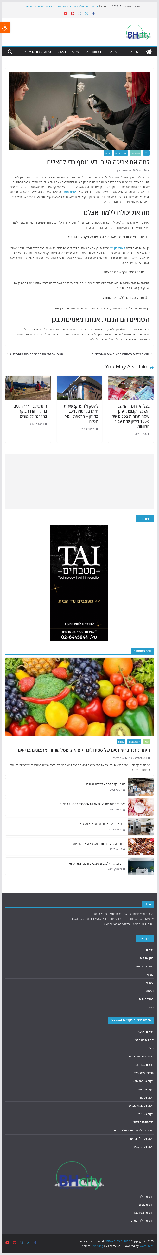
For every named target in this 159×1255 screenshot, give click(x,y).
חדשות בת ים (146, 1204)
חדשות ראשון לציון (143, 1212)
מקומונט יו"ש (146, 1114)
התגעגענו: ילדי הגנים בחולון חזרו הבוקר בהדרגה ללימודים (30, 411)
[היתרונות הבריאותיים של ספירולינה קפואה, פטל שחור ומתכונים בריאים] (79, 697)
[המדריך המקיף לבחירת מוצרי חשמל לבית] (141, 826)
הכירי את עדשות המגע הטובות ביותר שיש (36, 354)
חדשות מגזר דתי (145, 1065)
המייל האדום (146, 999)
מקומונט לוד (147, 1097)
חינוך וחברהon (145, 966)
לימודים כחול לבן (144, 1040)
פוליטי (75, 52)
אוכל (147, 741)
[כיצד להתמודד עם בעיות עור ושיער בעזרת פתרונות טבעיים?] (141, 807)
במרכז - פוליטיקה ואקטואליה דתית (134, 1130)
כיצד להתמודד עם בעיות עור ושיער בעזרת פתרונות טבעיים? (92, 804)
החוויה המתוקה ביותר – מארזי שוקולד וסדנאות (99, 843)
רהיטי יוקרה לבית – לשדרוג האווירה (105, 784)
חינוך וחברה (96, 52)
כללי (146, 153)
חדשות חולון (147, 1196)
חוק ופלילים (116, 52)
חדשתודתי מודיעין (143, 1122)
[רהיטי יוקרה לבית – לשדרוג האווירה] (141, 787)
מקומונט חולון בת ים (142, 1138)
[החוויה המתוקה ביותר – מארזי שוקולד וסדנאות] (141, 846)
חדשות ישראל (146, 1032)
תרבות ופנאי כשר (144, 1073)
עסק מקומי (135, 153)
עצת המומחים (120, 153)
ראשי (151, 1007)
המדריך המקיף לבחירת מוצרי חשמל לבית (102, 824)
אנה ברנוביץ (122, 170)
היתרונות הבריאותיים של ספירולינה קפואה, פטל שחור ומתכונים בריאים (84, 750)
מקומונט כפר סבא (143, 1081)
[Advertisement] (80, 481)
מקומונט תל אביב (144, 1147)
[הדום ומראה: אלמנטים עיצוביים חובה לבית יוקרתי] (141, 866)
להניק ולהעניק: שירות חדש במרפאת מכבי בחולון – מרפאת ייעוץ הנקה (81, 413)
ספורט (150, 982)
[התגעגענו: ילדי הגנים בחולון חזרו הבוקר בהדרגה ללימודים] (28, 378)
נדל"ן (151, 1048)
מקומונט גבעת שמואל (141, 1105)
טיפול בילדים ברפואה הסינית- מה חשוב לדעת (120, 354)
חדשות (137, 52)
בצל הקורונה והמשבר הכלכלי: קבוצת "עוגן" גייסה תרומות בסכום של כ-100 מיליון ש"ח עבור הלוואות (131, 416)
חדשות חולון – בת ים (142, 1220)
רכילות (62, 52)
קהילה (107, 153)
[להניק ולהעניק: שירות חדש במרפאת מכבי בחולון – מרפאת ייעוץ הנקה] (79, 378)
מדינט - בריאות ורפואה (140, 1056)
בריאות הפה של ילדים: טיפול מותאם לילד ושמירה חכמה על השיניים (61, 6)
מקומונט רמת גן (145, 1089)
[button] (5, 27)
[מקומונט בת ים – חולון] (149, 51)
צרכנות (121, 741)
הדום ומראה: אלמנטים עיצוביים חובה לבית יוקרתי (97, 863)
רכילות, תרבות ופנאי (40, 52)
